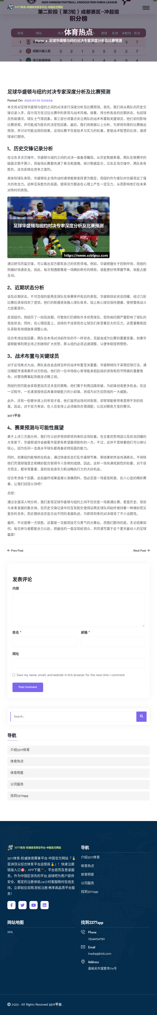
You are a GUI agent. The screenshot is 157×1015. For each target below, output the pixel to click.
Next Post (140, 551)
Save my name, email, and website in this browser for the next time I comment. (71, 675)
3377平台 (55, 1004)
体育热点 (17, 761)
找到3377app (19, 796)
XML (10, 932)
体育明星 (17, 773)
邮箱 (85, 632)
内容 (15, 588)
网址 (15, 654)
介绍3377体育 (20, 750)
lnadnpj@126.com (99, 954)
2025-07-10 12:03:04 (38, 100)
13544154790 (96, 939)
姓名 (16, 632)
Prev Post (16, 551)
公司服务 (17, 784)
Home (39, 41)
